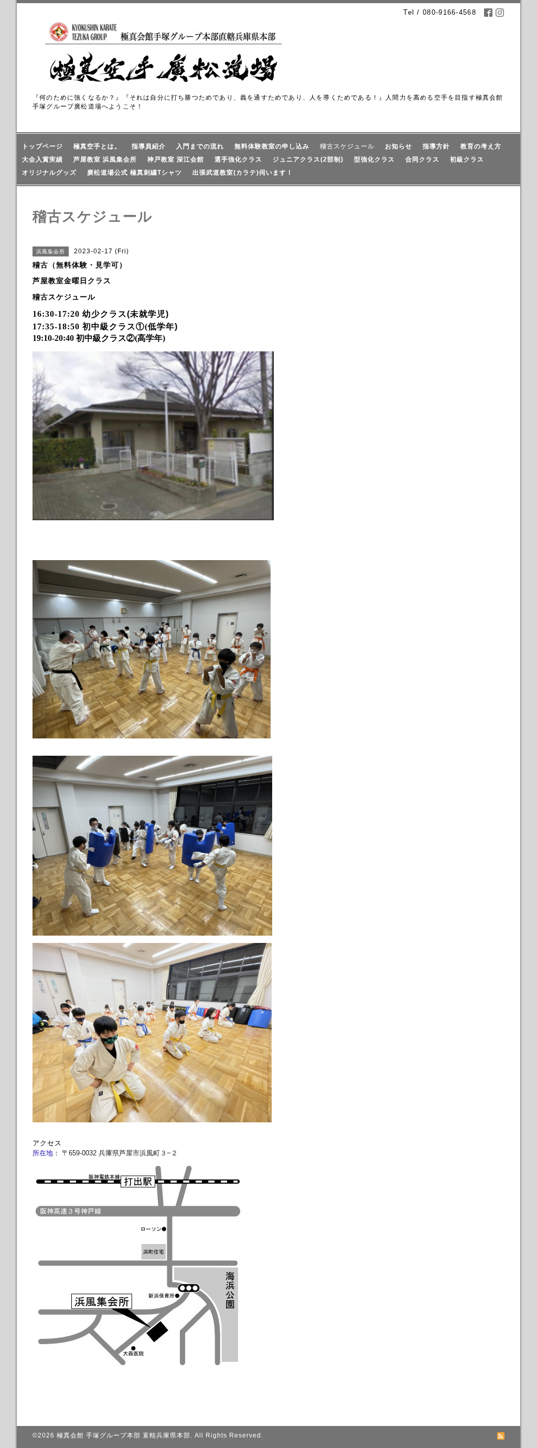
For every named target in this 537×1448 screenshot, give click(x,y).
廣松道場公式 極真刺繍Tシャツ (134, 172)
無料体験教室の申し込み (271, 146)
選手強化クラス (238, 159)
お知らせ (398, 146)
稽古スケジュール (347, 146)
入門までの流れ (200, 146)
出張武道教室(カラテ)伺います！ (242, 172)
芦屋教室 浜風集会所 (105, 159)
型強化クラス (374, 159)
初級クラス (467, 159)
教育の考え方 (480, 146)
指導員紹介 (149, 146)
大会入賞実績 (42, 159)
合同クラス (422, 159)
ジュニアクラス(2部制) (308, 159)
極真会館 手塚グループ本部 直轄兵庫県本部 (123, 1435)
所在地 (43, 1153)
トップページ (42, 146)
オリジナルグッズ (49, 172)
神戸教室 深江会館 (175, 159)
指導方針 (436, 146)
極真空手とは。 (97, 146)
